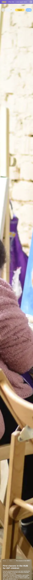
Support (20, 10)
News (11, 560)
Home (4, 560)
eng (30, 10)
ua (27, 10)
